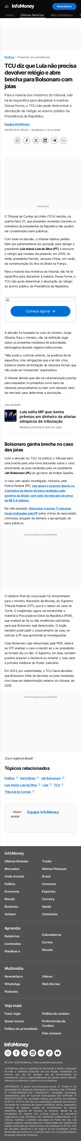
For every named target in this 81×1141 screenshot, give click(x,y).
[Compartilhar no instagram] (8, 1053)
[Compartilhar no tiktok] (49, 1053)
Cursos (47, 942)
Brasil (46, 876)
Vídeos (47, 976)
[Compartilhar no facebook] (26, 140)
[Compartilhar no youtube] (57, 1053)
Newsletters (64, 6)
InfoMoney (14, 853)
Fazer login (13, 1013)
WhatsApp (12, 984)
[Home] (23, 6)
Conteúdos (13, 944)
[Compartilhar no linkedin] (45, 140)
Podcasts (11, 991)
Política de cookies (55, 1013)
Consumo (49, 884)
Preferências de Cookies (54, 1023)
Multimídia (14, 968)
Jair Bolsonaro (51, 778)
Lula (45, 785)
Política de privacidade (21, 1029)
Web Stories (51, 984)
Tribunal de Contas (18, 792)
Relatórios (12, 936)
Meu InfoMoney (62, 15)
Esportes (48, 891)
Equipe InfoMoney (17, 124)
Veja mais (13, 1005)
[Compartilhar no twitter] (36, 140)
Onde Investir (14, 876)
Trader (47, 861)
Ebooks (47, 950)
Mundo (10, 899)
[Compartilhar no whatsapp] (17, 140)
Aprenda (12, 928)
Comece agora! (38, 311)
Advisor (10, 914)
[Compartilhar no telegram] (54, 140)
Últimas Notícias (32, 15)
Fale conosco (51, 1033)
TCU (57, 785)
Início (10, 15)
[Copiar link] (63, 140)
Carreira (48, 899)
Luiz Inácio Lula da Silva (21, 785)
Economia (12, 891)
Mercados (12, 869)
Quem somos (14, 1021)
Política (9, 57)
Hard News (27, 778)
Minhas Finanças (54, 869)
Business (11, 906)
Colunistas (50, 914)
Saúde (46, 906)
